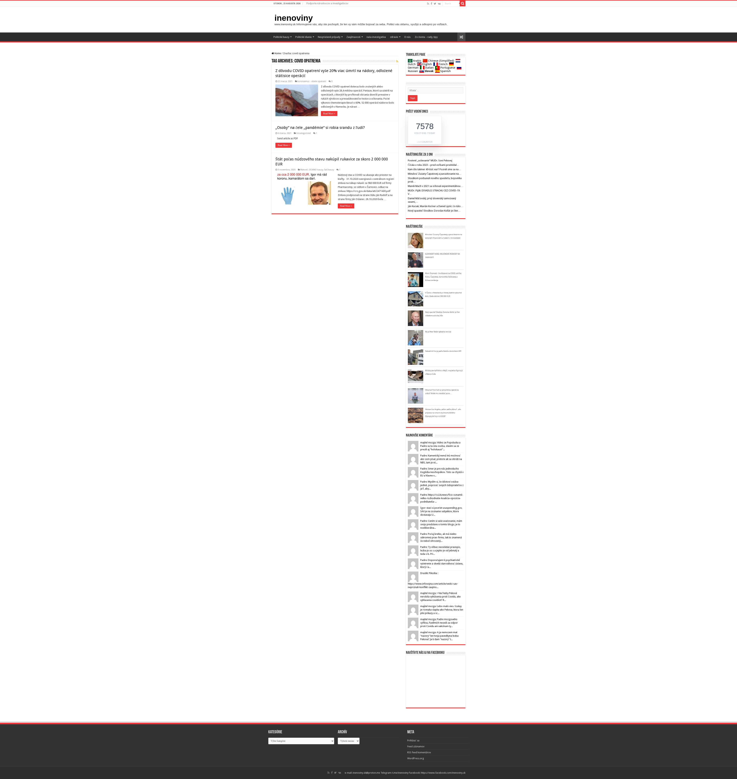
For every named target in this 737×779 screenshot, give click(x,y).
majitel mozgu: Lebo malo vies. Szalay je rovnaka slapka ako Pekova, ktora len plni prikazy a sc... (441, 610)
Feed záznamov (415, 746)
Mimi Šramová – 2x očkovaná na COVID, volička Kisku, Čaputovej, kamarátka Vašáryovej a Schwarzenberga (443, 276)
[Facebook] (431, 3)
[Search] (462, 3)
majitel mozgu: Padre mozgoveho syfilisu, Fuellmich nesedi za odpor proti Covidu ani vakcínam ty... (439, 623)
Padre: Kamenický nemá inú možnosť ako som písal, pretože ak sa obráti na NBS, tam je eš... (441, 459)
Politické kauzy (281, 37)
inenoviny (293, 17)
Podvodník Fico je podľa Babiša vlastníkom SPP (443, 351)
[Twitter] (435, 3)
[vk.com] (439, 3)
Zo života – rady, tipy (426, 37)
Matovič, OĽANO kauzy (311, 169)
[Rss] (428, 3)
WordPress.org (415, 758)
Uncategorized (303, 133)
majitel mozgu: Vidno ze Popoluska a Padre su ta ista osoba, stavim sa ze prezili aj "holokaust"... (440, 446)
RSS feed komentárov (419, 752)
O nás (407, 37)
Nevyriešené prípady (329, 37)
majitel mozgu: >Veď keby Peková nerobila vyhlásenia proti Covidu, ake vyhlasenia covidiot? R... (440, 596)
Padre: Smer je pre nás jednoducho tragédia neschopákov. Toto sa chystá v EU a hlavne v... (442, 472)
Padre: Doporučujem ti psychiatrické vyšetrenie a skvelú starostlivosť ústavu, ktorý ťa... (441, 563)
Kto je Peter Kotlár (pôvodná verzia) (438, 332)
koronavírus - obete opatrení (311, 81)
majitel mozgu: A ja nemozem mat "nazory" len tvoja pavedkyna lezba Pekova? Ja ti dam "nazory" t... (439, 636)
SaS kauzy (329, 169)
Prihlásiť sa (413, 740)
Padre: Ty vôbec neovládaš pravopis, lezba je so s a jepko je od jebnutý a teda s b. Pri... (440, 550)
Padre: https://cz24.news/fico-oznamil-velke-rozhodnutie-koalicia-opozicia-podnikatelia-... (441, 498)
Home (277, 53)
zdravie (394, 37)
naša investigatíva (376, 37)
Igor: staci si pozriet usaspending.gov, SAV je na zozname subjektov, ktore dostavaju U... (441, 511)
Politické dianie (303, 37)
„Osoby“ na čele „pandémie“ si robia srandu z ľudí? (320, 127)
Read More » (329, 113)
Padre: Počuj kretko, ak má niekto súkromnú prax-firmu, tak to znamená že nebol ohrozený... (441, 537)
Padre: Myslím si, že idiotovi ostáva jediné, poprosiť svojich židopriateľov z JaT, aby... (442, 485)
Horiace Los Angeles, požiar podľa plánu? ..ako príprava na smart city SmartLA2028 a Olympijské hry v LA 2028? (443, 412)
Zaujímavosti (353, 37)
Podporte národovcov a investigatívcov (327, 3)
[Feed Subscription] (397, 61)
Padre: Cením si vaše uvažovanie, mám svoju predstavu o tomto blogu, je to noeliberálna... (441, 524)
